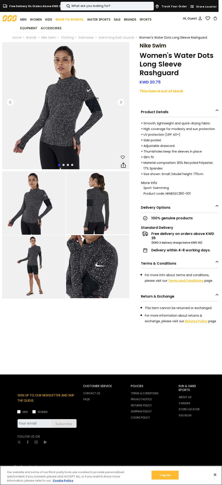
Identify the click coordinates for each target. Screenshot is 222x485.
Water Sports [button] (98, 19)
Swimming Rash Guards (116, 37)
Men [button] (23, 19)
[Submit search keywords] (64, 6)
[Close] (215, 474)
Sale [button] (117, 19)
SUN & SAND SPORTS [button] (187, 388)
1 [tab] (59, 165)
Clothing (67, 37)
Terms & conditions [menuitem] (144, 393)
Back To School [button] (70, 19)
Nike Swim (48, 37)
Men (25, 412)
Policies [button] (137, 386)
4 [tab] (72, 165)
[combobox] (107, 6)
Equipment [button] (28, 28)
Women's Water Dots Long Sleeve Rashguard (173, 37)
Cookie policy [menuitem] (140, 417)
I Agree (165, 475)
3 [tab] (68, 165)
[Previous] (10, 102)
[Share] (123, 165)
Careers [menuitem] (184, 403)
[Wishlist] (207, 18)
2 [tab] (63, 165)
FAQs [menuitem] (86, 399)
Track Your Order (174, 6)
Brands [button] (130, 19)
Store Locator (206, 6)
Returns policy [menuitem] (141, 405)
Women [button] (36, 19)
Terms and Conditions (186, 280)
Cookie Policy (63, 480)
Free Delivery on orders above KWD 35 (35, 6)
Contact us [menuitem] (91, 393)
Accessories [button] (51, 28)
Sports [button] (145, 19)
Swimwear (86, 37)
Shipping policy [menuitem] (141, 411)
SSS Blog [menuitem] (185, 415)
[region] (111, 475)
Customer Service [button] (97, 386)
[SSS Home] (9, 18)
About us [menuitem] (185, 397)
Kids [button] (48, 19)
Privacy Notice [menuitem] (141, 399)
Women (42, 412)
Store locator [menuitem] (189, 409)
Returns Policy (196, 321)
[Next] (121, 102)
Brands (31, 37)
